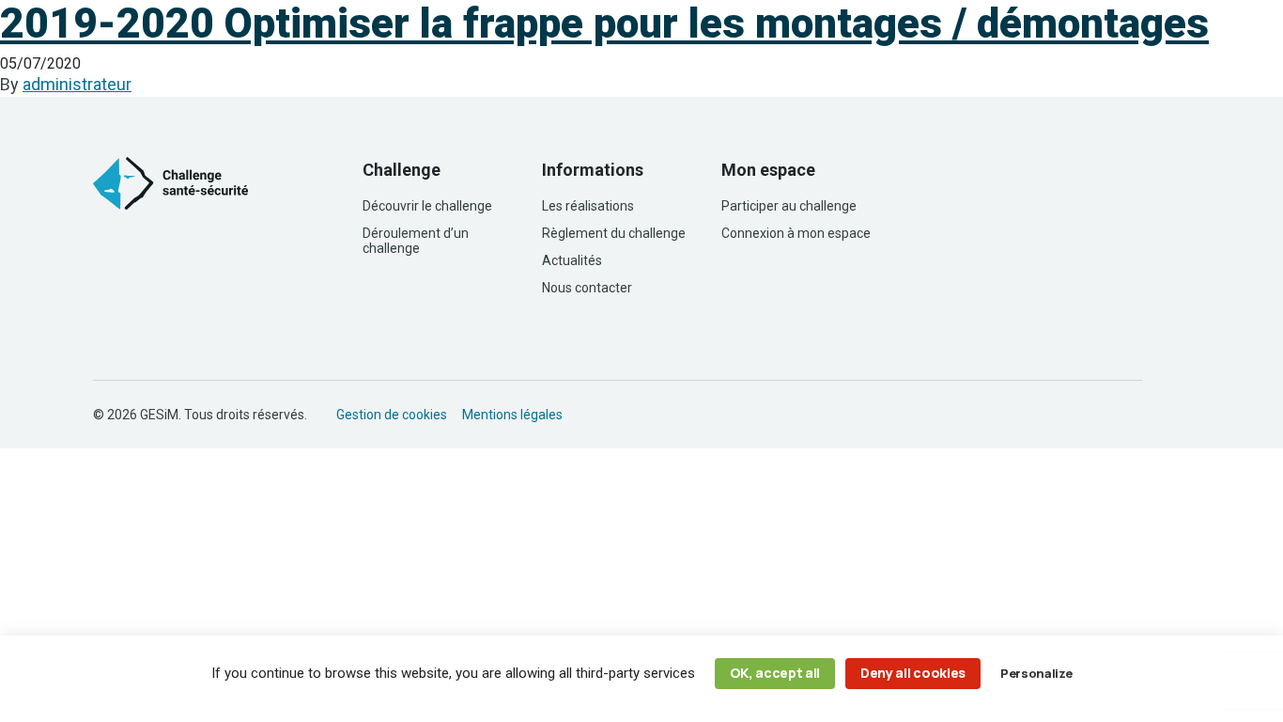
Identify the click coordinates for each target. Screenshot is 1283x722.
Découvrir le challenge (427, 205)
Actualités (572, 260)
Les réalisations (588, 205)
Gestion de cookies (391, 414)
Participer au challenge (789, 205)
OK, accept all (775, 673)
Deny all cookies (913, 673)
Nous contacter (587, 287)
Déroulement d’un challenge (416, 241)
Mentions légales (512, 414)
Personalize (1036, 673)
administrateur (77, 84)
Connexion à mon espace (796, 233)
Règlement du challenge (614, 233)
